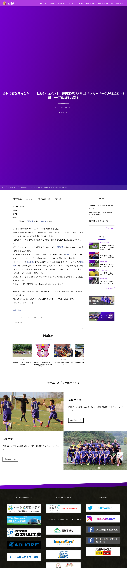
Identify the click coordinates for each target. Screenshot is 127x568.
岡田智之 (29, 221)
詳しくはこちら (76, 420)
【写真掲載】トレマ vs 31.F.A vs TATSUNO (22, 363)
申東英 (43, 221)
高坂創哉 (30, 262)
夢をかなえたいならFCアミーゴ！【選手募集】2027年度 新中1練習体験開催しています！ (43, 364)
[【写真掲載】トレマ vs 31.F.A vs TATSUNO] (22, 350)
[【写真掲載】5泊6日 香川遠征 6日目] (63, 350)
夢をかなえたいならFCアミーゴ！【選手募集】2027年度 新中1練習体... (101, 213)
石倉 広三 (17, 310)
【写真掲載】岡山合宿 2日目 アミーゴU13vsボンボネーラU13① (107, 247)
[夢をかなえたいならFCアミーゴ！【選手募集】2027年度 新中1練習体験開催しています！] (42, 350)
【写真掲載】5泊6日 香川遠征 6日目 (63, 363)
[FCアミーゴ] (10, 3)
